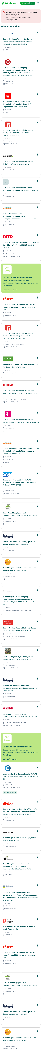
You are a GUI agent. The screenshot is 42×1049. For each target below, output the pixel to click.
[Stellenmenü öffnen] (37, 32)
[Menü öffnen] (38, 3)
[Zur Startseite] (9, 3)
